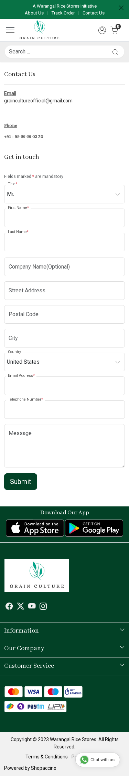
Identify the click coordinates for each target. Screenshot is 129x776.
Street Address (20, 280)
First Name (18, 207)
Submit (20, 481)
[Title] (115, 52)
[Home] (39, 30)
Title (12, 184)
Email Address (21, 375)
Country (14, 352)
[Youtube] (32, 607)
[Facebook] (9, 607)
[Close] (121, 8)
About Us (34, 13)
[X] (20, 607)
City (11, 328)
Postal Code (18, 304)
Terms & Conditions (46, 756)
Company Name (22, 256)
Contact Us (94, 13)
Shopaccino (43, 768)
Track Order (63, 13)
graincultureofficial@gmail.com (38, 100)
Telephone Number (25, 399)
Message (16, 423)
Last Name (18, 232)
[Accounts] (102, 30)
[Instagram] (43, 607)
